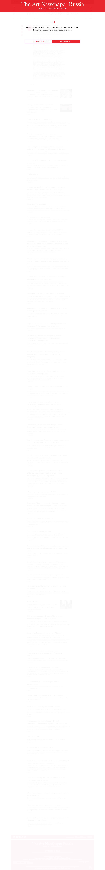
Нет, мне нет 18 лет (39, 41)
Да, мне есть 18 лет (66, 41)
